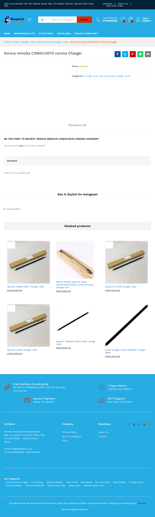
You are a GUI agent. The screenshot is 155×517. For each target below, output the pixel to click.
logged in (22, 145)
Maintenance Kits (24, 33)
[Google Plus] (139, 424)
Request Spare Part (86, 33)
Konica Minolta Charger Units (52, 42)
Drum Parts (37, 482)
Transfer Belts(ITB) (34, 485)
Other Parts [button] (46, 33)
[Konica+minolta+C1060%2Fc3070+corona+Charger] (125, 54)
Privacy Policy (69, 432)
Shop (15, 42)
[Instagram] (149, 424)
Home (7, 33)
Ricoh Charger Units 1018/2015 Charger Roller (125, 351)
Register (146, 20)
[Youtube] (144, 424)
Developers (86, 482)
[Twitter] (134, 424)
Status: (75, 66)
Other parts (74, 485)
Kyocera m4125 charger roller (22, 350)
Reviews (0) (78, 125)
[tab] (78, 126)
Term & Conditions (71, 436)
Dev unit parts (102, 482)
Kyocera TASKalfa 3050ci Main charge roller (75, 342)
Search (84, 19)
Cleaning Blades (54, 482)
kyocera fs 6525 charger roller (121, 286)
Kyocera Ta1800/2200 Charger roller (25, 286)
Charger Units (27, 42)
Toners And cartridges (17, 482)
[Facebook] (129, 424)
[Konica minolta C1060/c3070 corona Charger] (118, 54)
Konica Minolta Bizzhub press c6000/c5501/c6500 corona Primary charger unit (74, 284)
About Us (123, 3)
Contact (102, 436)
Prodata (141, 503)
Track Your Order (114, 6)
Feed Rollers (119, 482)
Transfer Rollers (14, 485)
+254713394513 (110, 18)
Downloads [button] (64, 33)
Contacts (107, 3)
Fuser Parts (72, 482)
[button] (25, 281)
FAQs (64, 440)
